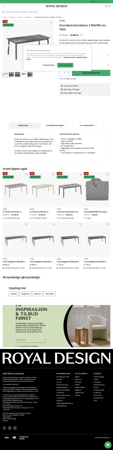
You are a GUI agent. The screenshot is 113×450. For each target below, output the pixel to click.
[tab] (25, 125)
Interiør (77, 384)
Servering (78, 382)
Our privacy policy (70, 57)
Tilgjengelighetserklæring (64, 403)
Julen (95, 400)
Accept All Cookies (65, 65)
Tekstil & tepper (80, 387)
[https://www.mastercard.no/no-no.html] (14, 437)
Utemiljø (77, 395)
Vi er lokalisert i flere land (10, 384)
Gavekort (59, 379)
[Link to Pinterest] (15, 428)
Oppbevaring (79, 392)
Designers (59, 400)
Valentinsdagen (99, 377)
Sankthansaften (99, 390)
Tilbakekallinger (61, 406)
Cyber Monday (98, 398)
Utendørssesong (99, 384)
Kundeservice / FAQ (62, 377)
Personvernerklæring (63, 390)
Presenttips (97, 382)
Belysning (78, 379)
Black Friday (98, 395)
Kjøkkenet (78, 390)
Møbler (77, 377)
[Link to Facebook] (4, 428)
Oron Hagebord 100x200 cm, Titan (69, 262)
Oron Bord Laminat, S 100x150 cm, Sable (39, 212)
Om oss (59, 382)
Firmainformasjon (62, 384)
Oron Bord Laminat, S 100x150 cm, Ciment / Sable (14, 212)
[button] (106, 6)
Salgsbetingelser (62, 387)
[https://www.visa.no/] (6, 437)
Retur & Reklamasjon (63, 395)
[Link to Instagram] (9, 428)
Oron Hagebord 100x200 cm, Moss (96, 262)
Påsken (96, 379)
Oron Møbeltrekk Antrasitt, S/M (95, 212)
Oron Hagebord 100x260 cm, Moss (15, 262)
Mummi (96, 387)
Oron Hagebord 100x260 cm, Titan (42, 262)
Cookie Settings (48, 65)
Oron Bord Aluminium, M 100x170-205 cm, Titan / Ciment (67, 212)
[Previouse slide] (6, 45)
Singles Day (97, 392)
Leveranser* (60, 392)
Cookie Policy (60, 398)
